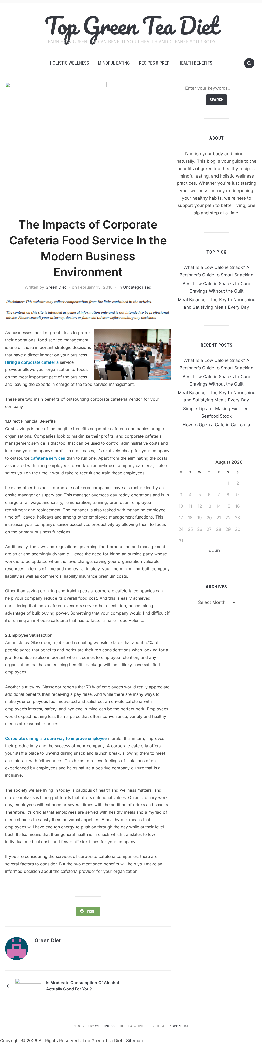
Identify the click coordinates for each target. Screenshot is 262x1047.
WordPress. (106, 1026)
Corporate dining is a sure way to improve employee (56, 738)
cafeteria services (48, 458)
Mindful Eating (114, 63)
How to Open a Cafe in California (216, 424)
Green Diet (56, 287)
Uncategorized (137, 287)
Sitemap (134, 1040)
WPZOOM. (181, 1026)
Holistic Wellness (69, 63)
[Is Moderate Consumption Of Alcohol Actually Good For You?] (28, 985)
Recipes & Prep (154, 63)
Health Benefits (195, 63)
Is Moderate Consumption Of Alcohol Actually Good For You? (82, 985)
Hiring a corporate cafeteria (32, 362)
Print (91, 911)
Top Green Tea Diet (131, 25)
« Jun (214, 550)
